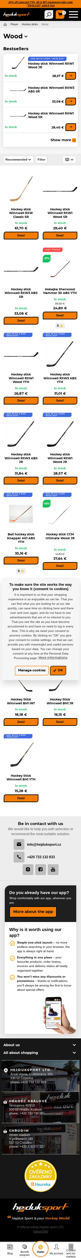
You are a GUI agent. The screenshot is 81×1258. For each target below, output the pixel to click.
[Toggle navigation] (48, 14)
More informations (52, 657)
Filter (41, 159)
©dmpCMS (40, 1231)
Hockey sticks (30, 24)
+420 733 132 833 (41, 857)
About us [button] (11, 1045)
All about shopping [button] (20, 1053)
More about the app (33, 912)
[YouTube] (53, 869)
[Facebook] (40, 869)
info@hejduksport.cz (44, 844)
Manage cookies (32, 670)
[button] (26, 36)
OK (60, 670)
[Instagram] (28, 869)
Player (14, 24)
